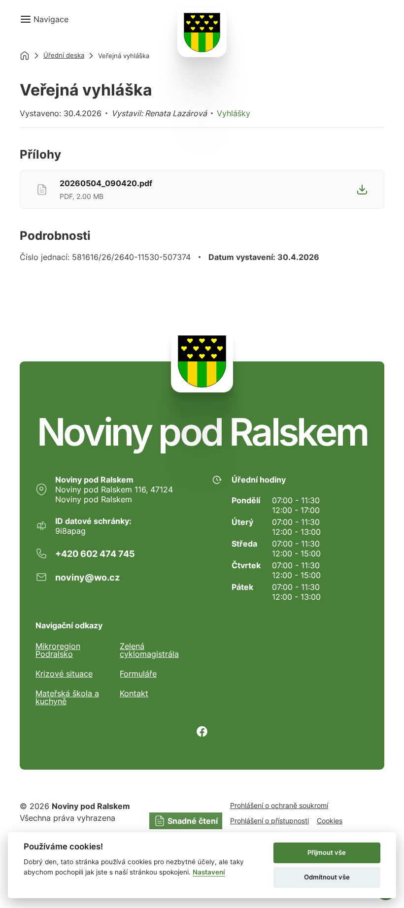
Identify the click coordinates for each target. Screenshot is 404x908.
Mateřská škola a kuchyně (67, 697)
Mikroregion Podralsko (57, 650)
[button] (44, 19)
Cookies (329, 820)
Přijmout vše (326, 852)
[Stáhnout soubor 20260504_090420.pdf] (362, 189)
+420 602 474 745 (95, 554)
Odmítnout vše (327, 877)
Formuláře (138, 674)
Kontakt (134, 693)
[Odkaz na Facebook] (202, 731)
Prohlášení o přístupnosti (269, 820)
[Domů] (25, 56)
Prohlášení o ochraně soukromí (279, 805)
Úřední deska (63, 55)
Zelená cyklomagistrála (149, 650)
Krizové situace (64, 674)
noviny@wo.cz (87, 577)
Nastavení (209, 872)
